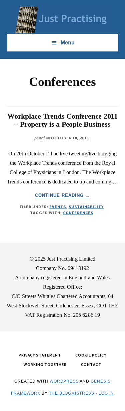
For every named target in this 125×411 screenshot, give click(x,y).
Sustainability (86, 206)
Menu (68, 42)
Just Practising (63, 20)
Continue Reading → (62, 195)
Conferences (78, 212)
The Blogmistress (71, 393)
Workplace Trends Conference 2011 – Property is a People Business (62, 120)
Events (57, 206)
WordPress (64, 381)
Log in (106, 393)
